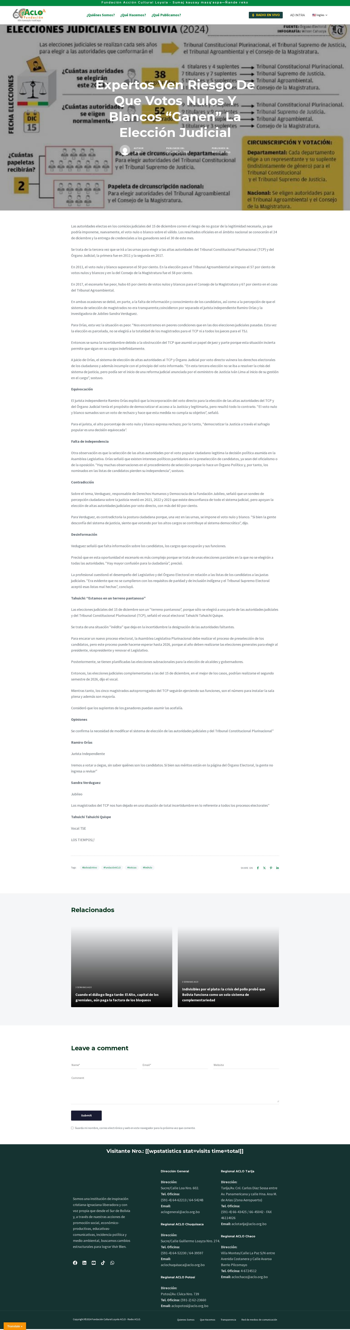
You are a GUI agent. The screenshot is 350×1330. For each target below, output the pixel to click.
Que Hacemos (207, 1319)
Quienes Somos (186, 1319)
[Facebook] (257, 868)
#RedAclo (147, 867)
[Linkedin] (277, 868)
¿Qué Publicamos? (166, 15)
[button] (319, 15)
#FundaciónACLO (112, 867)
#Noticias (131, 867)
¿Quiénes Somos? (101, 15)
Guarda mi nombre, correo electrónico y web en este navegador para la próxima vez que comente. (135, 1128)
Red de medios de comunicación (259, 1319)
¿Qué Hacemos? (133, 15)
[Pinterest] (271, 868)
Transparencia (228, 1319)
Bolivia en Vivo (221, 152)
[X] (264, 868)
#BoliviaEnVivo (89, 867)
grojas (139, 152)
